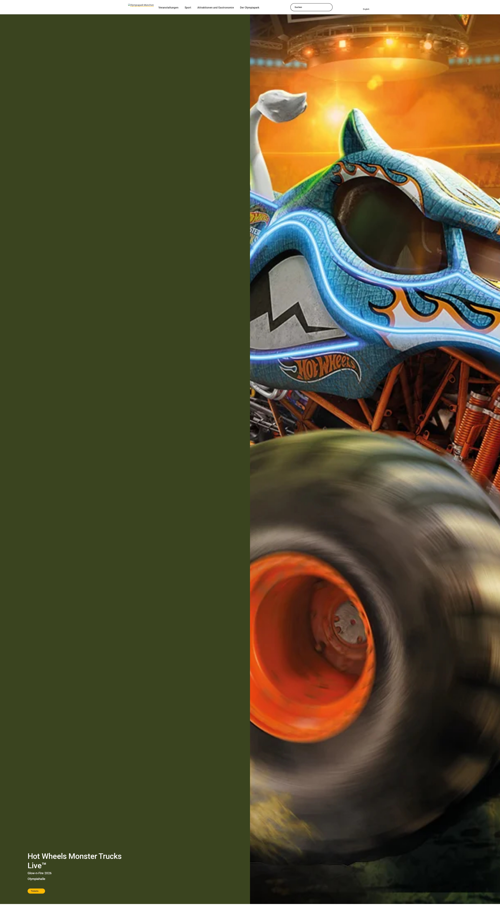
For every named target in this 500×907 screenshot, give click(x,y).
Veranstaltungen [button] (168, 7)
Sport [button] (188, 7)
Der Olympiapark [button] (249, 7)
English (366, 9)
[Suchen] (328, 7)
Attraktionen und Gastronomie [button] (215, 7)
